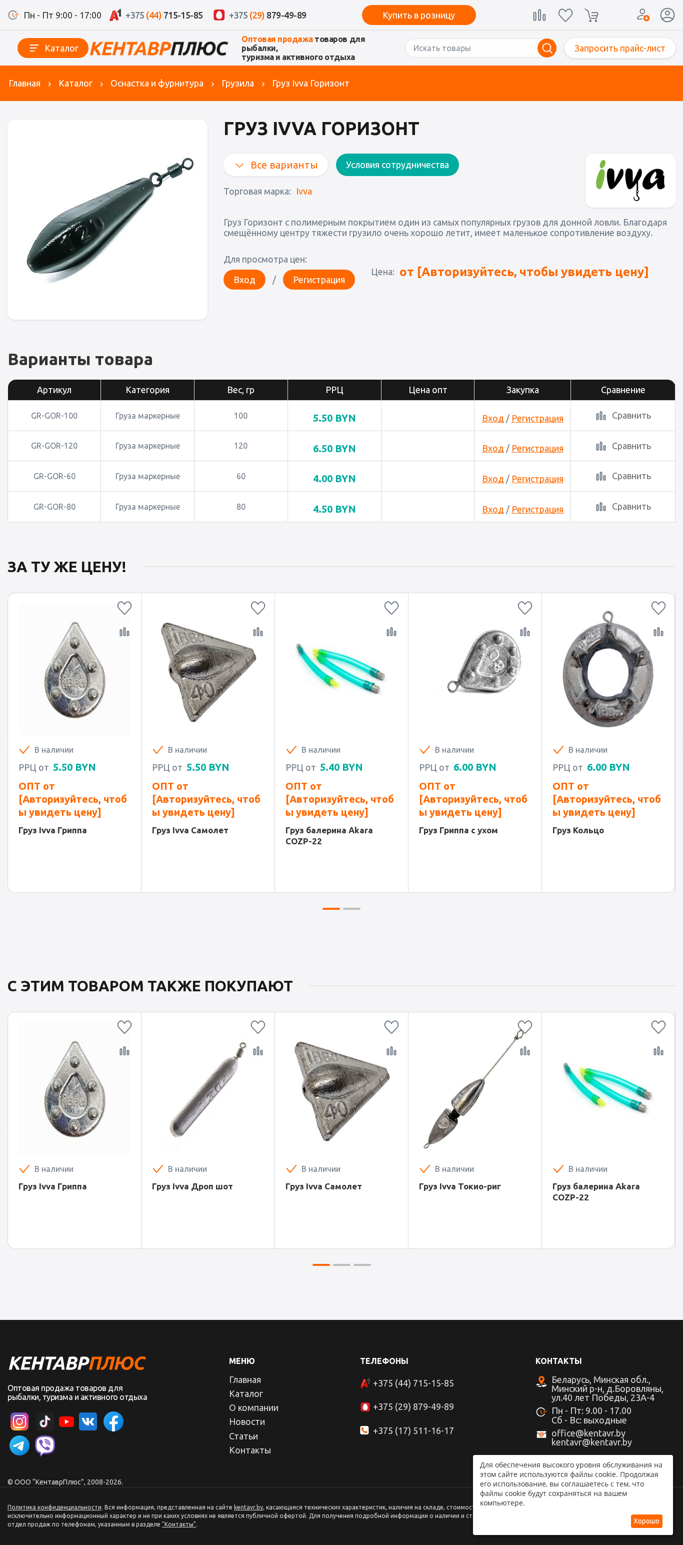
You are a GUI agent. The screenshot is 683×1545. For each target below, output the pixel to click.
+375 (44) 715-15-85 (413, 1383)
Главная (24, 83)
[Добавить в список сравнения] (124, 632)
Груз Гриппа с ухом (458, 830)
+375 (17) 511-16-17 (413, 1430)
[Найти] (547, 48)
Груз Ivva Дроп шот (192, 1186)
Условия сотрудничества (397, 165)
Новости (247, 1421)
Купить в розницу (418, 15)
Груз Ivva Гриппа (52, 830)
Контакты (250, 1450)
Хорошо (647, 1521)
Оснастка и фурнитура (157, 83)
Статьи (243, 1436)
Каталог (61, 48)
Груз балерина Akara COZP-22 (329, 835)
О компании (253, 1407)
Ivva (304, 191)
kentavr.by (248, 1507)
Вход (245, 280)
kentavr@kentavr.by (592, 1442)
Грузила (238, 83)
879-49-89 (267, 15)
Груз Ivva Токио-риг (460, 1186)
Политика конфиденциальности (55, 1507)
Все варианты (284, 165)
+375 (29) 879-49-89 (413, 1406)
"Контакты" (179, 1524)
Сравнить (631, 415)
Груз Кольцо (578, 830)
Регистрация (319, 280)
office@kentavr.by (589, 1433)
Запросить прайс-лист (620, 48)
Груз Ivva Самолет (190, 830)
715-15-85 (164, 15)
